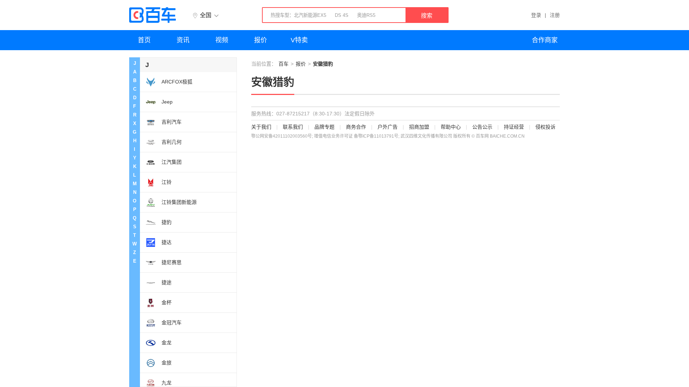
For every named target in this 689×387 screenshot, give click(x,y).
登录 (536, 15)
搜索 (426, 16)
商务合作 (356, 127)
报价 (260, 40)
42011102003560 (290, 136)
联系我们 (293, 127)
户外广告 (388, 127)
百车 (283, 64)
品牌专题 (324, 127)
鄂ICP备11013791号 (378, 136)
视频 (221, 40)
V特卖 (299, 40)
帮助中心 (451, 127)
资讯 (183, 40)
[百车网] (152, 15)
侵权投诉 (545, 127)
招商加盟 (419, 127)
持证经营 (514, 127)
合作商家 (545, 40)
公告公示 (482, 127)
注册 (555, 15)
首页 (144, 40)
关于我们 (261, 127)
